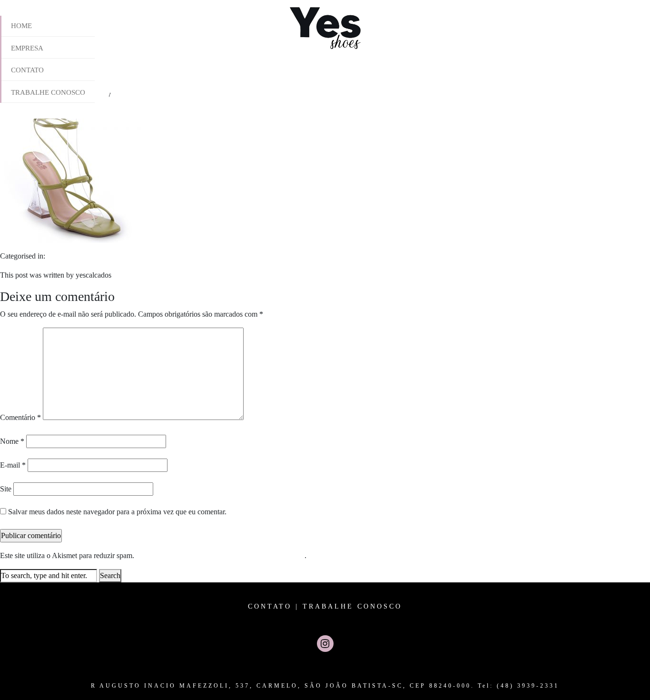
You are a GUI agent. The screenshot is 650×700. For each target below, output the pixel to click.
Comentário (20, 417)
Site (5, 489)
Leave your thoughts (181, 94)
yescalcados (130, 94)
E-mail (13, 465)
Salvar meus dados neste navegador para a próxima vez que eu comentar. (117, 512)
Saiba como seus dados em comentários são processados (220, 555)
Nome (12, 441)
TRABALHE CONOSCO (352, 606)
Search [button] (110, 575)
